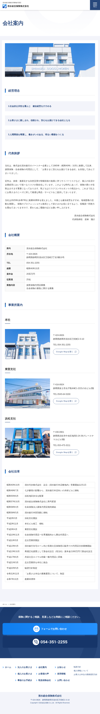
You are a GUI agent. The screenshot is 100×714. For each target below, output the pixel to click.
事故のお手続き (25, 680)
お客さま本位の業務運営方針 (85, 674)
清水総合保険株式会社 (50, 696)
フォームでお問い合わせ (54, 629)
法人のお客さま (25, 667)
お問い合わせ (63, 680)
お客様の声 (43, 674)
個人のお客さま (25, 674)
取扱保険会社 (44, 680)
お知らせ (61, 667)
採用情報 (61, 674)
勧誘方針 (77, 667)
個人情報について (81, 671)
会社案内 (42, 667)
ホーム (8, 667)
